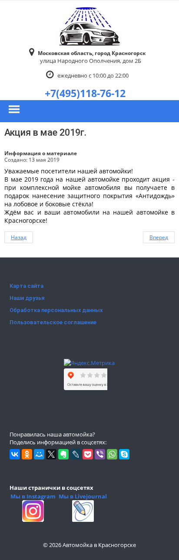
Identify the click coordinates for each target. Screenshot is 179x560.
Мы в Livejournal (83, 496)
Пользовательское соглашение (53, 322)
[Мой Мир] (39, 454)
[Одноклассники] (27, 454)
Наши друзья (27, 298)
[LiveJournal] (75, 454)
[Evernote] (63, 454)
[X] (51, 454)
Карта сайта (26, 286)
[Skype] (124, 454)
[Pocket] (88, 454)
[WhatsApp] (112, 454)
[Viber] (100, 454)
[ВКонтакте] (15, 454)
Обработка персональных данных (56, 310)
